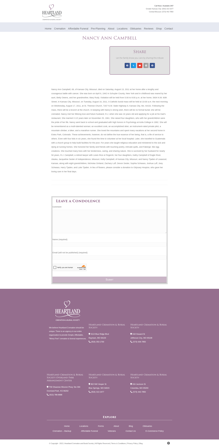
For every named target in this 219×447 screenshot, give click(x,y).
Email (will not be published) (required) (69, 252)
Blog (131, 426)
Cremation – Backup (62, 431)
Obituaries (147, 426)
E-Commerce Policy (155, 431)
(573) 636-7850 (139, 342)
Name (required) (59, 239)
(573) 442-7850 (167, 12)
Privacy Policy (132, 443)
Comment (56, 207)
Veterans (112, 431)
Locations (83, 426)
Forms (101, 426)
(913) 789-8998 (55, 395)
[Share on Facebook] (127, 65)
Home (67, 426)
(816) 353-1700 (97, 342)
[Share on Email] (139, 65)
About (116, 426)
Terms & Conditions (118, 443)
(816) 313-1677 (167, 9)
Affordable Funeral (89, 431)
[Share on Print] (146, 65)
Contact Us (131, 431)
